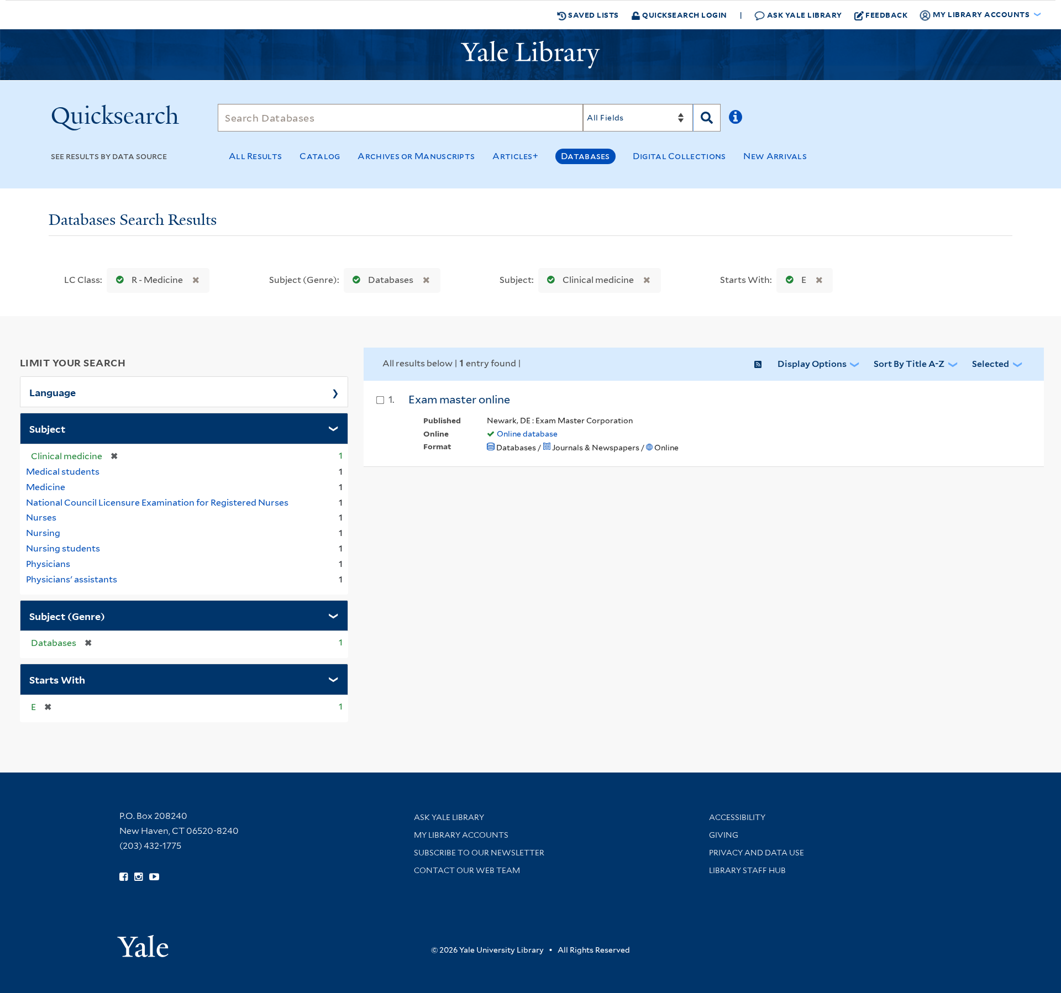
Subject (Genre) (67, 615)
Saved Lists (592, 14)
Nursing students (63, 548)
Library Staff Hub (747, 870)
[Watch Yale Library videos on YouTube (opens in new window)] (154, 877)
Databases (585, 156)
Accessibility (737, 817)
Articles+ (515, 156)
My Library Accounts (461, 835)
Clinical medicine (598, 280)
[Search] (707, 118)
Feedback (886, 14)
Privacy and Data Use (756, 852)
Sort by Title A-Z (909, 364)
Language (52, 391)
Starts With (57, 679)
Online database (527, 433)
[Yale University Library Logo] (530, 55)
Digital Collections (679, 156)
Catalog (320, 156)
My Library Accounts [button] (981, 14)
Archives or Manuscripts (416, 156)
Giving (723, 835)
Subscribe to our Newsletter (479, 852)
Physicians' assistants (71, 579)
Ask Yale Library (803, 14)
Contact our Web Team (467, 870)
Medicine (45, 487)
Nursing (43, 533)
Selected (990, 364)
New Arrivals (775, 156)
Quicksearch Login (683, 14)
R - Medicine (157, 280)
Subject (47, 428)
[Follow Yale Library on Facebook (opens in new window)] (123, 877)
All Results (255, 156)
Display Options (812, 364)
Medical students (62, 471)
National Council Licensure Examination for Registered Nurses (157, 502)
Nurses (41, 517)
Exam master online (459, 399)
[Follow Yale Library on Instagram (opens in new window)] (138, 877)
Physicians (48, 564)
